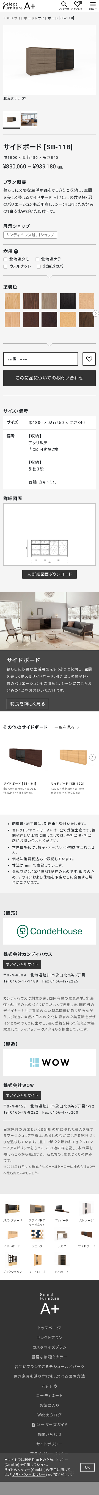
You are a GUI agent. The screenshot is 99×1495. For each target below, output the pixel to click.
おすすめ (49, 1386)
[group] (25, 764)
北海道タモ (19, 259)
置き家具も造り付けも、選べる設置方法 (49, 1376)
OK (87, 1467)
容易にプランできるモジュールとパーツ (50, 1366)
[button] (95, 313)
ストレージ (86, 1220)
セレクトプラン (49, 1337)
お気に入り (49, 1405)
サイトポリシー (49, 1444)
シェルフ (37, 1246)
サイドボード (24, 18)
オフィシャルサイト (22, 964)
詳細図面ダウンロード (51, 574)
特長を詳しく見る (27, 703)
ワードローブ (37, 1272)
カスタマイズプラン (49, 1347)
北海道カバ (53, 266)
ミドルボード (12, 1246)
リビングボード (12, 1220)
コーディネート (49, 1395)
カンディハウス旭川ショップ (30, 235)
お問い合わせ (49, 1434)
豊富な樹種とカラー (49, 1357)
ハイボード (62, 1272)
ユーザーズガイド (51, 1425)
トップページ (49, 1328)
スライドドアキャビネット (37, 1221)
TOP (7, 18)
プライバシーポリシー (29, 1475)
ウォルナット (20, 266)
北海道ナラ (51, 259)
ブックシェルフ (12, 1272)
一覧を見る (65, 727)
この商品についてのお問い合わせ (50, 378)
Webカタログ (49, 1415)
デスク (62, 1246)
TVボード (61, 1220)
